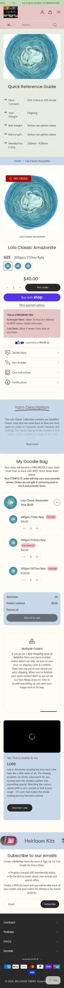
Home (17, 161)
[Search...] (54, 24)
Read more (32, 444)
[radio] (8, 266)
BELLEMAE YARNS (25, 981)
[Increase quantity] (20, 287)
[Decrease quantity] (7, 287)
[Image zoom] (32, 201)
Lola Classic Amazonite (34, 500)
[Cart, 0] (50, 12)
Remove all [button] (12, 609)
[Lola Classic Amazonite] (11, 502)
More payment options (32, 305)
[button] (59, 12)
